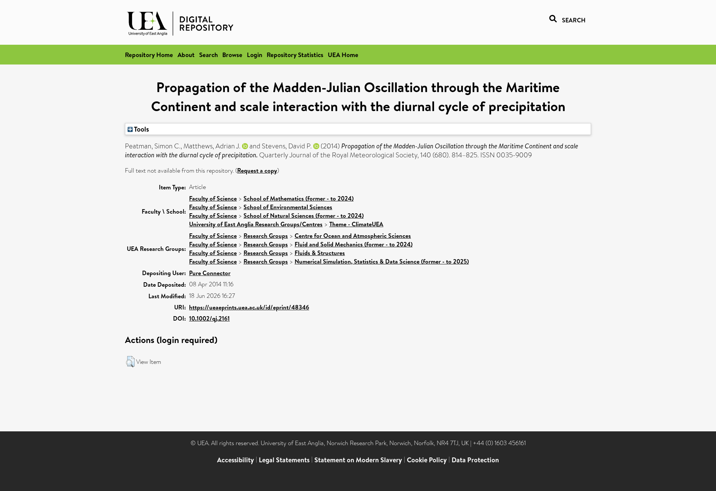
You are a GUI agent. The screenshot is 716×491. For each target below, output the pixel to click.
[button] (130, 361)
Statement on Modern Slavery (358, 460)
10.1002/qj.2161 (209, 318)
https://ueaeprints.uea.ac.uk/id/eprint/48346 (249, 307)
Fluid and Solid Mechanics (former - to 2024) (353, 244)
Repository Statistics (295, 54)
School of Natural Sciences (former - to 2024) (304, 215)
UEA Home (343, 54)
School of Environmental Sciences (288, 207)
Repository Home (149, 54)
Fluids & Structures (320, 253)
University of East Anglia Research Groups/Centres (256, 224)
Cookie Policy (427, 460)
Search (208, 54)
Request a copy (257, 170)
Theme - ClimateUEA (356, 224)
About (186, 54)
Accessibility (235, 460)
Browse (232, 54)
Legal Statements (284, 460)
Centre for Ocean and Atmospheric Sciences (353, 236)
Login (254, 54)
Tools (141, 129)
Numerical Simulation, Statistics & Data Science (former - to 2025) (382, 261)
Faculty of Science (213, 198)
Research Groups (266, 236)
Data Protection (475, 460)
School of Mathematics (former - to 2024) (299, 198)
